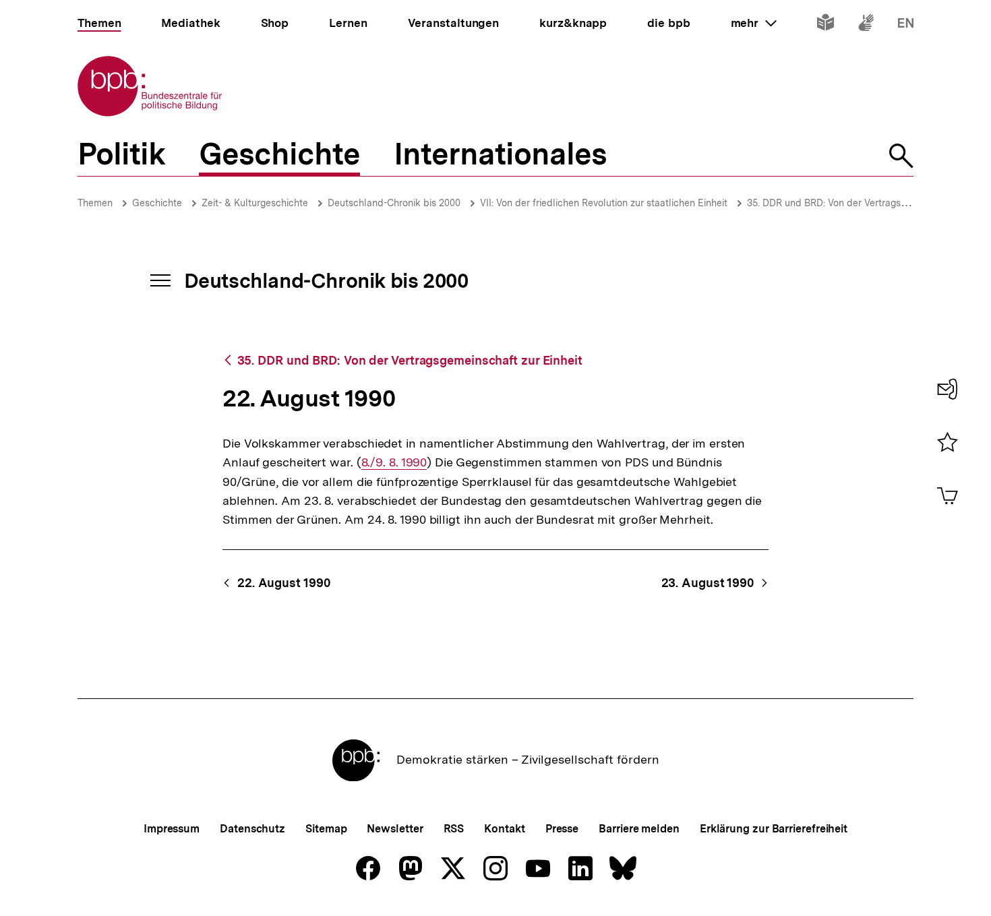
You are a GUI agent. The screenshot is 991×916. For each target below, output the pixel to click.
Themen (95, 202)
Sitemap (326, 828)
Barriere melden (639, 828)
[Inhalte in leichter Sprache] (825, 25)
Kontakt (504, 828)
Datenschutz (252, 828)
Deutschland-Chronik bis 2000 (394, 202)
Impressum (172, 828)
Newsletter (395, 828)
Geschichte (157, 202)
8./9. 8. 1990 (394, 462)
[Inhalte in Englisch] (905, 25)
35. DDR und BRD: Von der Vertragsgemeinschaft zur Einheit (409, 360)
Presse (561, 828)
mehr (754, 23)
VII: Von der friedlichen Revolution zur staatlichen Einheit (603, 202)
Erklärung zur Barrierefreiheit (773, 828)
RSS (454, 828)
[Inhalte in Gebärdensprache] (866, 25)
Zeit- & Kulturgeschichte (255, 202)
